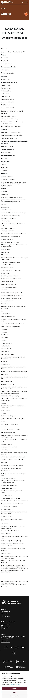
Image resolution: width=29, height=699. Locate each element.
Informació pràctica (5, 624)
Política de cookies (15, 684)
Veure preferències (14, 696)
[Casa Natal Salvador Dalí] (11, 602)
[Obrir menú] (26, 2)
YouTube (23, 647)
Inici (4, 8)
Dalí (2, 625)
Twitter (6, 647)
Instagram (17, 647)
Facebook (11, 647)
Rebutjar (15, 692)
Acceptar (14, 688)
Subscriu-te (5, 641)
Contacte (3, 628)
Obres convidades (5, 626)
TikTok (14, 653)
